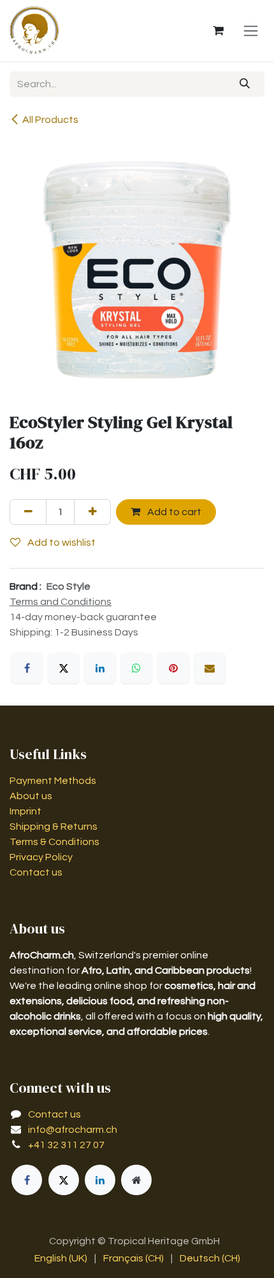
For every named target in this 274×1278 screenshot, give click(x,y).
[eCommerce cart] (218, 31)
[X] (63, 668)
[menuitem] (60, 1258)
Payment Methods (53, 781)
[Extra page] (136, 1180)
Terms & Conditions (54, 842)
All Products (50, 120)
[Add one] (92, 512)
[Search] (245, 84)
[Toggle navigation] (250, 31)
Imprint (25, 811)
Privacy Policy (41, 857)
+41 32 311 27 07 (66, 1145)
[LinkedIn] (100, 668)
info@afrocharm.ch (72, 1130)
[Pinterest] (173, 668)
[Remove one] (28, 512)
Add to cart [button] (173, 512)
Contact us (36, 872)
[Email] (209, 668)
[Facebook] (26, 668)
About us (31, 796)
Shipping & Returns (53, 826)
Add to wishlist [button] (60, 542)
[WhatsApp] (136, 668)
